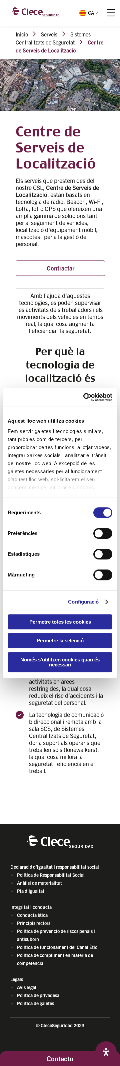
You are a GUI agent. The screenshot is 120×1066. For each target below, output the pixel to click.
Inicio (22, 34)
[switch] (102, 533)
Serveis (49, 34)
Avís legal (26, 987)
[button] (88, 13)
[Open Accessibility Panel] (106, 1052)
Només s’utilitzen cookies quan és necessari (60, 662)
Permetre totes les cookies (60, 622)
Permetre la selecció (60, 640)
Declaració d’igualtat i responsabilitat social (54, 867)
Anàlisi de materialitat (39, 883)
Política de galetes (35, 1003)
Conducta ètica (32, 915)
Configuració (83, 602)
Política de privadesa (38, 995)
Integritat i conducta (31, 907)
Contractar (60, 268)
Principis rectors (33, 923)
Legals (16, 979)
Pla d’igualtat (30, 891)
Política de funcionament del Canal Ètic (57, 947)
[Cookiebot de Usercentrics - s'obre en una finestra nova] (84, 397)
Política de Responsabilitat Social (51, 875)
